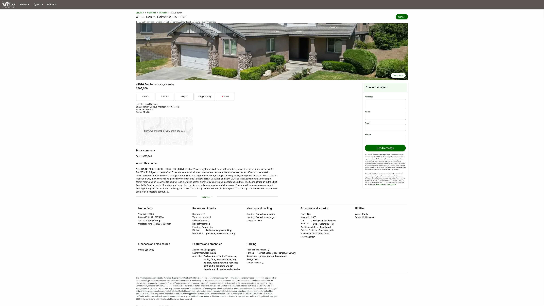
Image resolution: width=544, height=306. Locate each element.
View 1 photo (398, 75)
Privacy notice (391, 184)
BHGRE (140, 12)
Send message (385, 147)
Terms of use (379, 184)
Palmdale (163, 13)
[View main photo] (272, 51)
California (151, 13)
